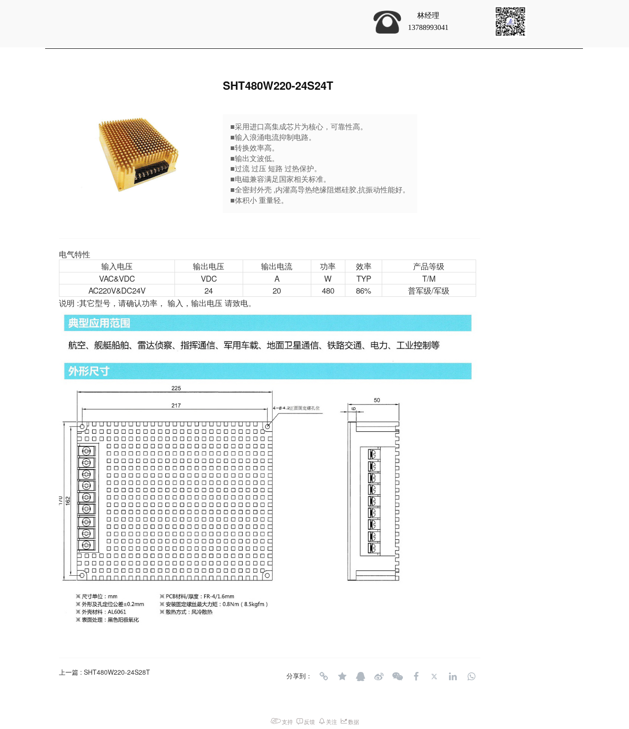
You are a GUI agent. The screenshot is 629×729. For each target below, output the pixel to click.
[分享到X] (434, 676)
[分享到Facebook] (415, 676)
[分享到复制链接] (323, 676)
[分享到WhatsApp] (471, 676)
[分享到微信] (397, 676)
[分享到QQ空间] (342, 676)
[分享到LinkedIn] (452, 676)
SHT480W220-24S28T (117, 672)
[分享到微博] (379, 676)
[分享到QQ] (360, 676)
